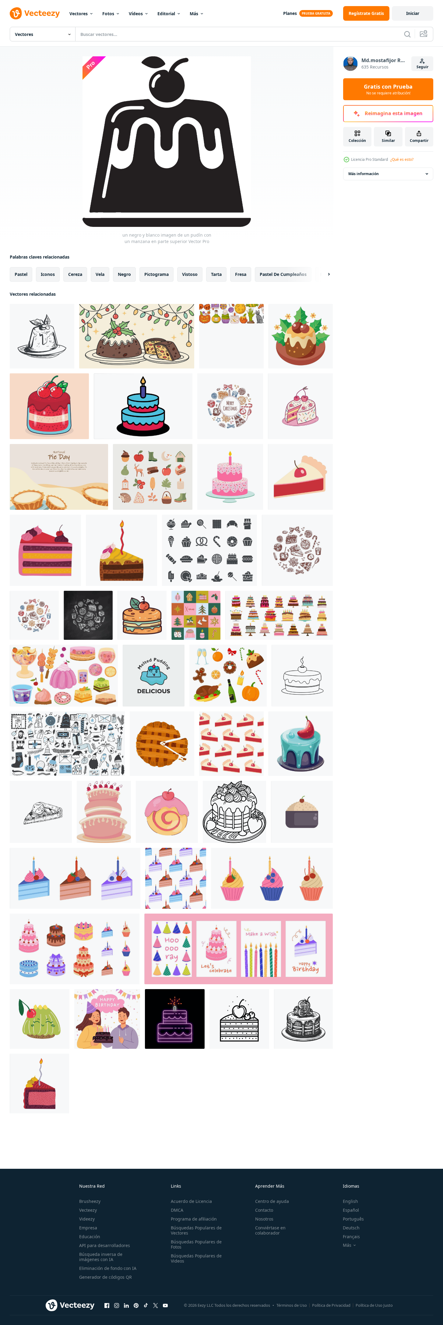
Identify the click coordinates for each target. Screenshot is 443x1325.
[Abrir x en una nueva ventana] (155, 1305)
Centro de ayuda (272, 1201)
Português (353, 1219)
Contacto (264, 1210)
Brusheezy (89, 1201)
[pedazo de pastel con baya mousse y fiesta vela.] (39, 1083)
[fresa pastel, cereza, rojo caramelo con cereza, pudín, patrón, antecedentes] (49, 406)
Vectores (78, 13)
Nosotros (264, 1219)
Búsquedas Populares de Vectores (196, 1230)
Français (351, 1236)
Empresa (88, 1228)
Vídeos (136, 13)
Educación (89, 1236)
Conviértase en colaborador (270, 1230)
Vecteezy (88, 1210)
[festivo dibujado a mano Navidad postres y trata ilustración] (297, 550)
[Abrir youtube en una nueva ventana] (165, 1305)
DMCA (177, 1210)
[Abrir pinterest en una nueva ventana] (136, 1305)
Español (351, 1210)
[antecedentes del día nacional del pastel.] (59, 477)
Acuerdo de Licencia (191, 1201)
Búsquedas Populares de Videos (196, 1258)
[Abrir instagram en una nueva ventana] (116, 1305)
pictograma (156, 274)
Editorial (166, 13)
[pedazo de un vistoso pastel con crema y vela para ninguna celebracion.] (121, 550)
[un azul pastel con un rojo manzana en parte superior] (301, 743)
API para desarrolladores (104, 1245)
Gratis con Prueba (388, 89)
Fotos (108, 13)
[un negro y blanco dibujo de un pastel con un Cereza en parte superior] (302, 676)
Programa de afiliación (194, 1219)
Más (194, 13)
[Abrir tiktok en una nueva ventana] (145, 1305)
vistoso (190, 274)
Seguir (422, 66)
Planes (290, 13)
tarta (216, 274)
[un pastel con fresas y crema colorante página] (234, 812)
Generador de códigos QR (105, 1277)
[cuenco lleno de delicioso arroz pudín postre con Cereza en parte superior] (302, 812)
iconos (48, 274)
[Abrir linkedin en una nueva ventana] (126, 1305)
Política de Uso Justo (374, 1305)
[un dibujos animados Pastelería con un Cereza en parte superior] (167, 812)
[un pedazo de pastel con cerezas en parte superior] (300, 406)
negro (124, 274)
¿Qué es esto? (401, 159)
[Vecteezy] (35, 13)
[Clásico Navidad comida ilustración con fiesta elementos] (230, 406)
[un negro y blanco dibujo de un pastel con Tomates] (303, 1019)
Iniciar (412, 13)
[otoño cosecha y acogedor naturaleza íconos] (152, 477)
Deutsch (351, 1228)
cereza (75, 274)
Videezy (87, 1219)
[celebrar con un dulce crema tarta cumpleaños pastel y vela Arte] (143, 406)
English (350, 1201)
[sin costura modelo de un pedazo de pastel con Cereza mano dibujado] (231, 743)
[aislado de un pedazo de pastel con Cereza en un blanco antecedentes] (300, 477)
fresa (240, 274)
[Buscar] (407, 34)
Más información (363, 173)
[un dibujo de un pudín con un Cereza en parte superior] (42, 336)
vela (100, 274)
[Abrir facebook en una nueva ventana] (106, 1305)
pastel (21, 274)
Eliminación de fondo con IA (107, 1268)
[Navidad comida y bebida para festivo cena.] (228, 676)
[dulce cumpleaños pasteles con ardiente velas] (279, 615)
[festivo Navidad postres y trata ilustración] (34, 615)
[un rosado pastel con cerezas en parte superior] (104, 812)
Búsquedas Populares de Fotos (196, 1244)
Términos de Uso (291, 1305)
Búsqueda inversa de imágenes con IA (100, 1256)
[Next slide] (323, 274)
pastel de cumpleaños (283, 274)
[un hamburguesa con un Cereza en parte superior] (142, 615)
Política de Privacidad (331, 1305)
